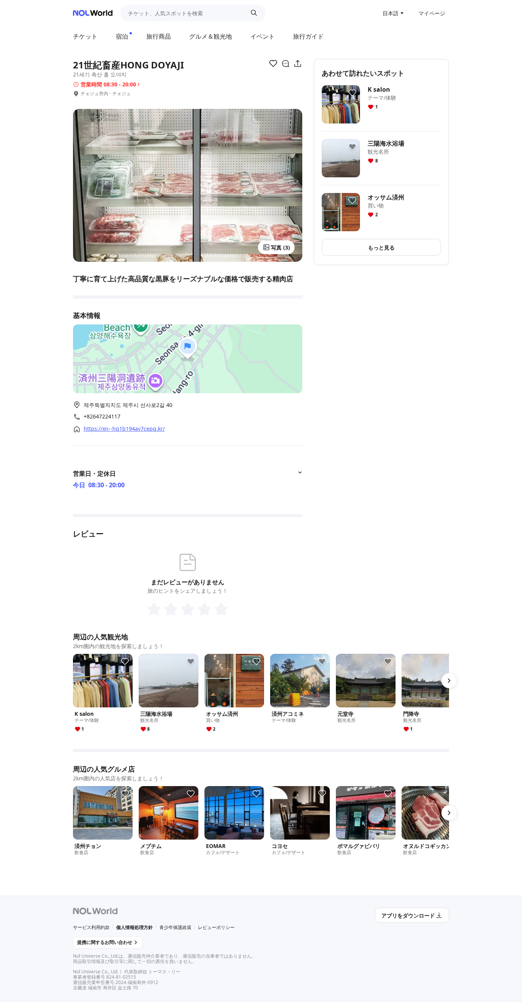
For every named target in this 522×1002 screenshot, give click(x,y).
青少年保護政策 (175, 927)
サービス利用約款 (91, 927)
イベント (262, 36)
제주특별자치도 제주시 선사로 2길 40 (128, 405)
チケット (85, 36)
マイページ (431, 13)
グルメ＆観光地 (210, 36)
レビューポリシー (216, 927)
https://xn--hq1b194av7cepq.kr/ (124, 428)
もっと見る (381, 247)
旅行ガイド (308, 36)
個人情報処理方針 (134, 927)
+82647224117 (102, 416)
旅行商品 (158, 36)
